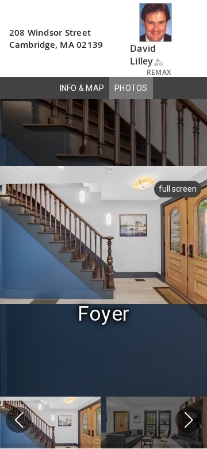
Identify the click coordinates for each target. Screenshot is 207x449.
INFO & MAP (82, 88)
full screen (178, 188)
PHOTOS (131, 88)
